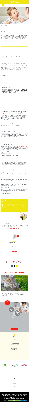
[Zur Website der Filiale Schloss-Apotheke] (24, 365)
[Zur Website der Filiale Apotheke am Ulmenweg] (14, 365)
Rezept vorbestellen (16, 2)
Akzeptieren (14, 400)
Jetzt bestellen (14, 251)
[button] (28, 241)
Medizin (2, 25)
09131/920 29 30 (15, 1)
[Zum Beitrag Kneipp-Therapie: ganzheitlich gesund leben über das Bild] (14, 283)
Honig (14, 124)
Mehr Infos (24, 400)
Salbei (5, 122)
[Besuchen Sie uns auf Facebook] (14, 379)
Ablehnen (5, 400)
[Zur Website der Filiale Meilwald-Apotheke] (4, 365)
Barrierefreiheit (14, 384)
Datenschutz (14, 383)
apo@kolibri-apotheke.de (15, 343)
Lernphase (9, 57)
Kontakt (14, 386)
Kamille (8, 122)
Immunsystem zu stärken (23, 146)
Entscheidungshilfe (21, 141)
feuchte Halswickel (3, 113)
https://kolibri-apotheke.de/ (15, 344)
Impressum (14, 381)
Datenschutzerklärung (14, 399)
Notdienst (12, 2)
